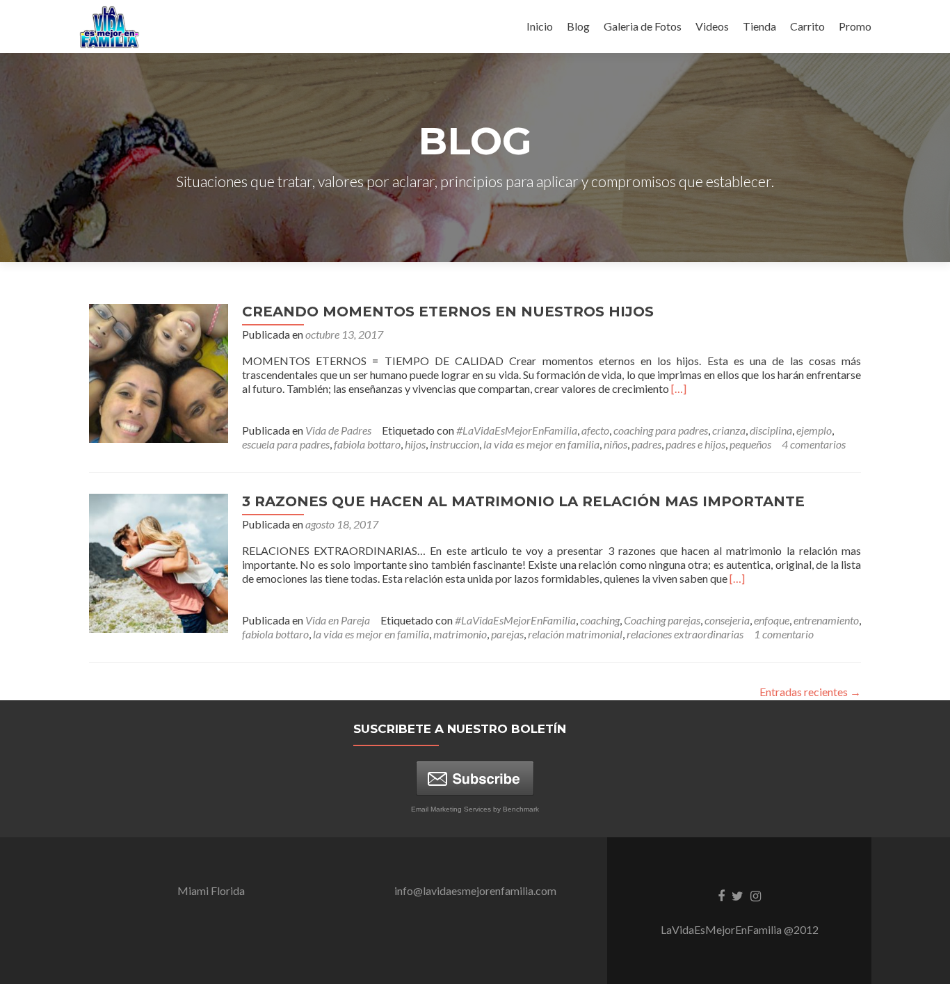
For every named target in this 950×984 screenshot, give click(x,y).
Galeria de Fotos (643, 26)
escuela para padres (286, 444)
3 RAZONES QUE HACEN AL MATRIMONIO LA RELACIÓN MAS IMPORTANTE (523, 501)
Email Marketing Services (451, 809)
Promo (855, 26)
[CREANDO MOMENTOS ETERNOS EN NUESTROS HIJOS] (158, 371)
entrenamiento (826, 620)
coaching (600, 620)
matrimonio (460, 633)
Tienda (759, 26)
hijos (415, 444)
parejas (507, 633)
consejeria (727, 620)
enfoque (771, 620)
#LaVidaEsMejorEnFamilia (516, 430)
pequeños (750, 444)
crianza (729, 430)
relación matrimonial (575, 633)
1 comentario (784, 633)
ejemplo (814, 430)
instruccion (454, 444)
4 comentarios (814, 444)
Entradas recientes (810, 691)
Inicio (539, 26)
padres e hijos (695, 444)
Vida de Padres (338, 430)
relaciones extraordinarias (685, 633)
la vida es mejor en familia (541, 444)
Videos (712, 26)
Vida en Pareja (337, 620)
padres (646, 444)
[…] (678, 388)
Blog (578, 26)
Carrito (807, 26)
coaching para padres (660, 430)
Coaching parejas (662, 620)
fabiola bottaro (367, 444)
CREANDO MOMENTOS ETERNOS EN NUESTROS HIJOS (448, 311)
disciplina (771, 430)
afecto (595, 430)
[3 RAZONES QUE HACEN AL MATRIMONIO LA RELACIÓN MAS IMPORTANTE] (158, 561)
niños (615, 444)
